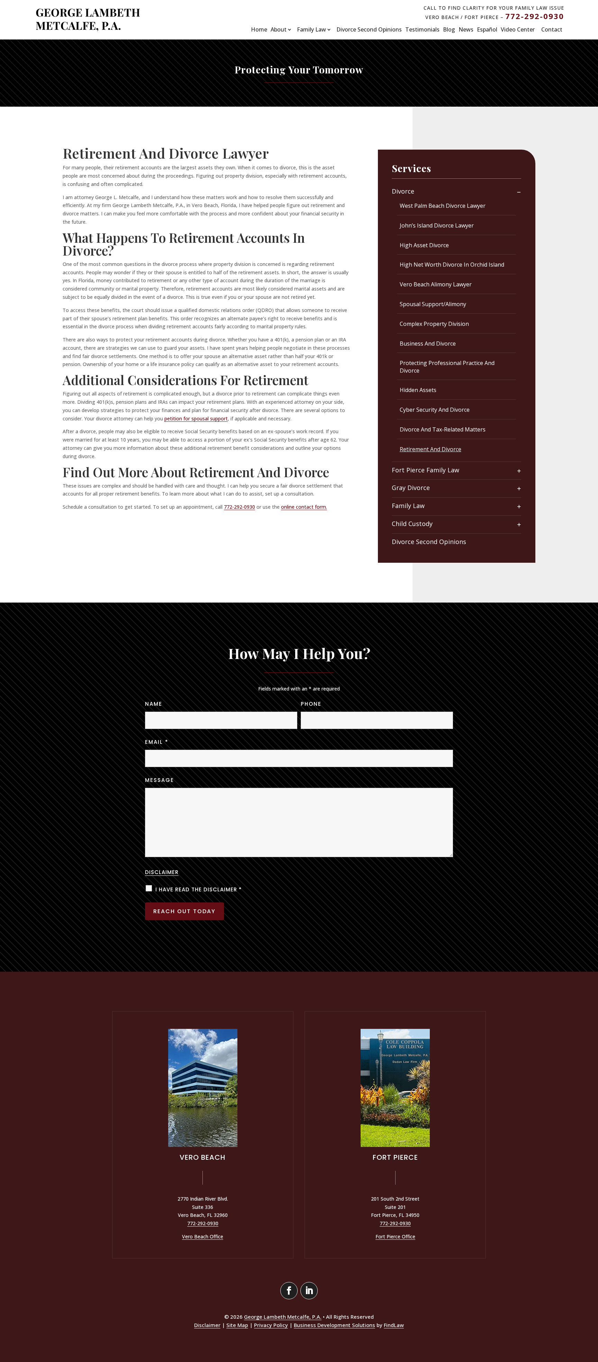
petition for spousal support (196, 418)
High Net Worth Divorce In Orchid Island (452, 264)
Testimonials (422, 29)
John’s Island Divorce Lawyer (437, 225)
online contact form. (304, 507)
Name (153, 703)
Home (259, 29)
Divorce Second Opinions (369, 29)
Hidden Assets (418, 390)
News (466, 29)
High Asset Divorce (424, 245)
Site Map (237, 1324)
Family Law (311, 29)
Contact (551, 29)
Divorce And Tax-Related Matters (443, 429)
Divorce (403, 191)
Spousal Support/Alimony (433, 304)
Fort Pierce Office (395, 1236)
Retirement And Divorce (430, 449)
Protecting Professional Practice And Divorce (447, 366)
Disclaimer (162, 872)
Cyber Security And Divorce (435, 409)
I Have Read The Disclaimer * (198, 889)
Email (157, 742)
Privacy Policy (271, 1324)
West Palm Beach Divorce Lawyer (443, 206)
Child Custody (412, 524)
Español (487, 29)
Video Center (518, 29)
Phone (311, 703)
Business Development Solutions (334, 1324)
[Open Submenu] (519, 192)
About (279, 29)
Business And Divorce (428, 343)
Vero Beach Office (202, 1236)
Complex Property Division (434, 324)
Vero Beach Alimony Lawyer (436, 284)
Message (159, 780)
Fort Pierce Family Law (425, 470)
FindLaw (394, 1324)
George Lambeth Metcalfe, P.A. (282, 1316)
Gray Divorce (411, 488)
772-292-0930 (534, 16)
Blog (449, 29)
